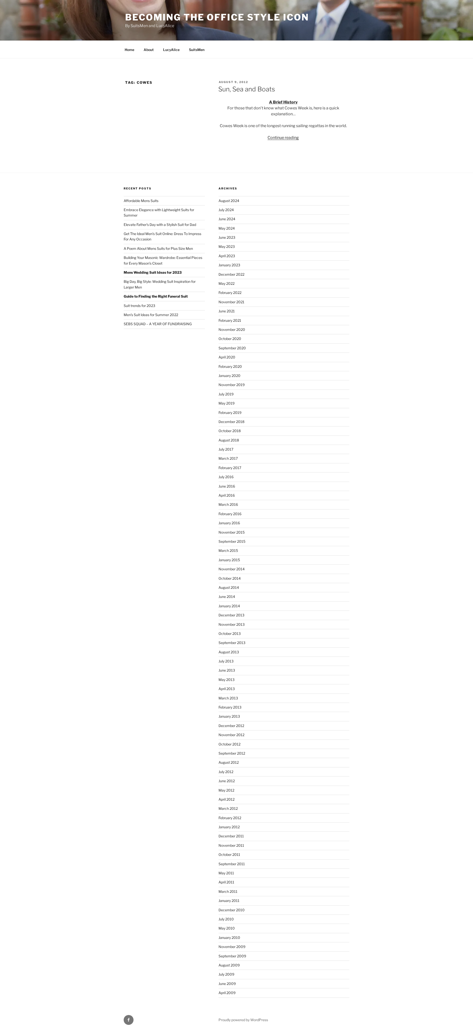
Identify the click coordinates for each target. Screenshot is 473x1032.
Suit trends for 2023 (139, 306)
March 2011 (228, 891)
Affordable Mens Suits (141, 201)
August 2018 (229, 440)
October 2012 (229, 744)
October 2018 (230, 431)
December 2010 (232, 910)
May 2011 (226, 873)
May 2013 (227, 679)
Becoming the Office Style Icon (217, 17)
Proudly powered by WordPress (243, 1020)
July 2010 (226, 919)
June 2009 (227, 983)
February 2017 (230, 468)
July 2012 (226, 772)
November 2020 (232, 329)
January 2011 (229, 900)
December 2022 (231, 274)
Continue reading (283, 137)
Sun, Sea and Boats (246, 89)
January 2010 (229, 937)
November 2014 (232, 569)
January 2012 (229, 827)
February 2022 (230, 292)
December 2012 (231, 726)
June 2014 (227, 596)
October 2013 (230, 633)
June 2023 (227, 237)
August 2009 (229, 965)
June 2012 (227, 781)
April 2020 (227, 357)
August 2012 (229, 762)
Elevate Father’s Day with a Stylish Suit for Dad (160, 224)
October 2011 (229, 854)
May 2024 (227, 228)
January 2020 (229, 375)
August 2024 (229, 201)
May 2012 (226, 790)
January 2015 (229, 560)
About (149, 50)
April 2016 (227, 495)
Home (129, 50)
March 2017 (228, 458)
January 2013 (229, 716)
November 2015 (232, 532)
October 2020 (230, 339)
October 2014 (230, 578)
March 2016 (228, 504)
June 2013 (227, 670)
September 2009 (232, 956)
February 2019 (230, 412)
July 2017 (226, 449)
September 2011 (232, 864)
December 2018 (231, 422)
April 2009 (227, 993)
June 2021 (227, 311)
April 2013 (227, 689)
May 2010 (227, 928)
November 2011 (231, 845)
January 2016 (229, 523)
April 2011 (226, 882)
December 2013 (231, 615)
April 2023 (227, 256)
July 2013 (226, 661)
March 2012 (228, 808)
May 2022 (227, 283)
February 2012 (230, 818)
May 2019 (227, 403)
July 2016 (226, 477)
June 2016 (227, 486)
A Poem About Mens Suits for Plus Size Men (158, 248)
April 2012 (227, 799)
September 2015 (232, 541)
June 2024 (227, 219)
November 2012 (231, 735)
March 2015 (228, 550)
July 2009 (226, 974)
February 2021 (230, 320)
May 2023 (227, 246)
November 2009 (232, 947)
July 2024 (226, 210)
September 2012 (232, 753)
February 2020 (230, 366)
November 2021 (231, 302)
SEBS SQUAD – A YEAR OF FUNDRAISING (158, 324)
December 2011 (231, 836)
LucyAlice (171, 50)
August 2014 (229, 587)
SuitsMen (196, 50)
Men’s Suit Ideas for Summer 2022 (151, 315)
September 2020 (232, 348)
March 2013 (228, 698)
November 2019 (232, 385)
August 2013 (229, 652)
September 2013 (232, 643)
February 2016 (230, 514)
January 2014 (229, 606)
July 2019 (226, 394)
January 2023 (229, 265)
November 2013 (232, 624)
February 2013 (230, 707)
